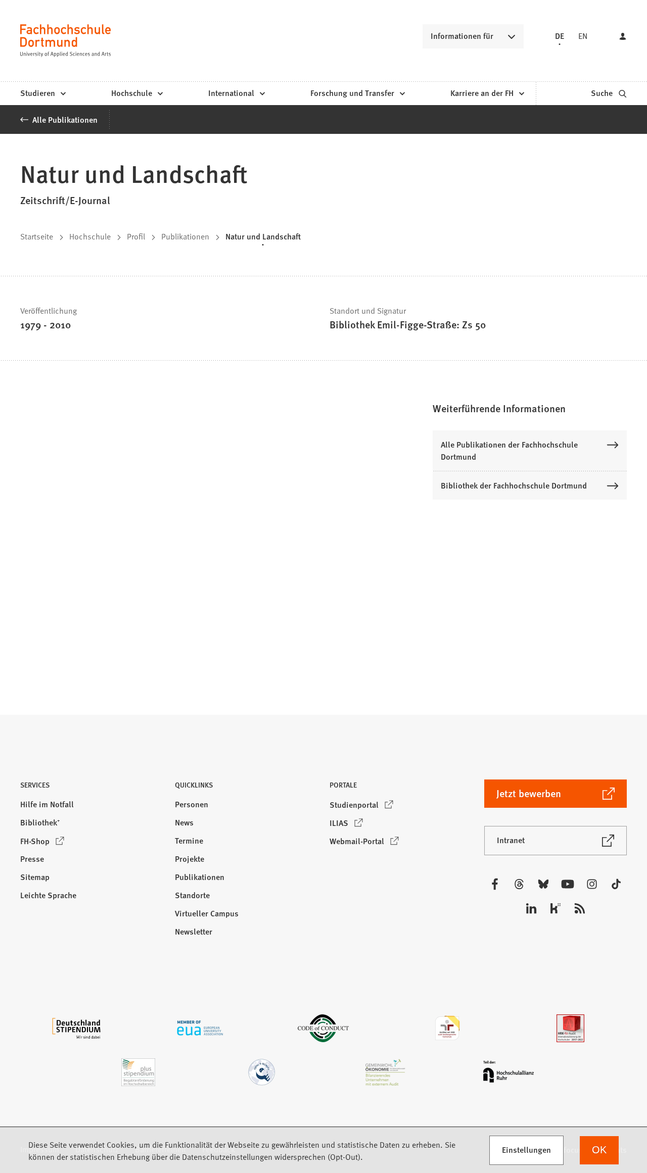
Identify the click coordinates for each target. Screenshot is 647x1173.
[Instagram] (592, 884)
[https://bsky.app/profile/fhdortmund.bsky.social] (543, 884)
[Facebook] (495, 884)
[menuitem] (42, 93)
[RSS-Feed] (580, 908)
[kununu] (555, 908)
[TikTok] (616, 884)
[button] (530, 408)
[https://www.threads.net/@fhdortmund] (519, 884)
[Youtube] (568, 884)
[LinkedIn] (531, 908)
